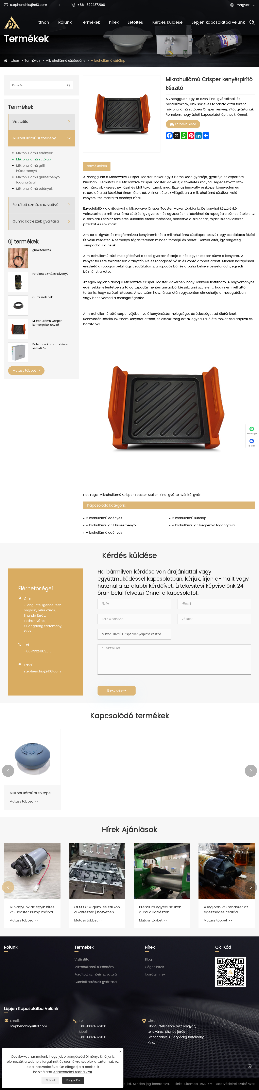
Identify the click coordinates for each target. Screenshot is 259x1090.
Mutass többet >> (24, 801)
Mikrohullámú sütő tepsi (30, 793)
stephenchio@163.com (25, 4)
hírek (114, 22)
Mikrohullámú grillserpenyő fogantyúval (38, 180)
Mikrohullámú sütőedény (65, 60)
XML (211, 1084)
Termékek (90, 22)
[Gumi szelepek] (18, 305)
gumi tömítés (41, 250)
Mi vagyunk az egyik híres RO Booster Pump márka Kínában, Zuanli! (32, 910)
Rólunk (65, 22)
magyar (243, 5)
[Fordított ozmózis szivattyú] (18, 281)
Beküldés (116, 690)
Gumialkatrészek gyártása (36, 221)
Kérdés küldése (167, 22)
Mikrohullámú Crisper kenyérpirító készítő (47, 323)
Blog (148, 959)
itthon (43, 22)
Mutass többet (25, 370)
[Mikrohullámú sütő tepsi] (32, 757)
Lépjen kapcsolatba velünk (218, 22)
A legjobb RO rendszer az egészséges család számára (226, 910)
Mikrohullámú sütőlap (108, 60)
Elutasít (50, 1080)
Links (178, 1084)
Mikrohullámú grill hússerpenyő (30, 168)
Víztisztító (20, 121)
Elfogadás (73, 1080)
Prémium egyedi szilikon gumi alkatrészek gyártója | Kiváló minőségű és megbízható (161, 910)
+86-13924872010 (88, 4)
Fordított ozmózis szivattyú (35, 204)
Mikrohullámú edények (34, 153)
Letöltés (135, 22)
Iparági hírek (155, 974)
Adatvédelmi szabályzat (235, 1084)
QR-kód (223, 947)
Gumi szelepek (42, 297)
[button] (8, 771)
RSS (203, 1084)
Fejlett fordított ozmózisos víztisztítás (50, 346)
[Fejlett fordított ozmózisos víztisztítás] (18, 352)
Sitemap (191, 1084)
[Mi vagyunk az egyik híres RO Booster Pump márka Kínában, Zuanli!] (32, 871)
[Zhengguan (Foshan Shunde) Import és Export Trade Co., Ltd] (12, 22)
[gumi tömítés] (18, 266)
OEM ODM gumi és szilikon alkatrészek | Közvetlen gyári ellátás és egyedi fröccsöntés (97, 910)
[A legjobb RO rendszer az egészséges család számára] (226, 871)
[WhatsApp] (249, 1065)
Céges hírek (154, 967)
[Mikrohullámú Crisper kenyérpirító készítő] (18, 329)
